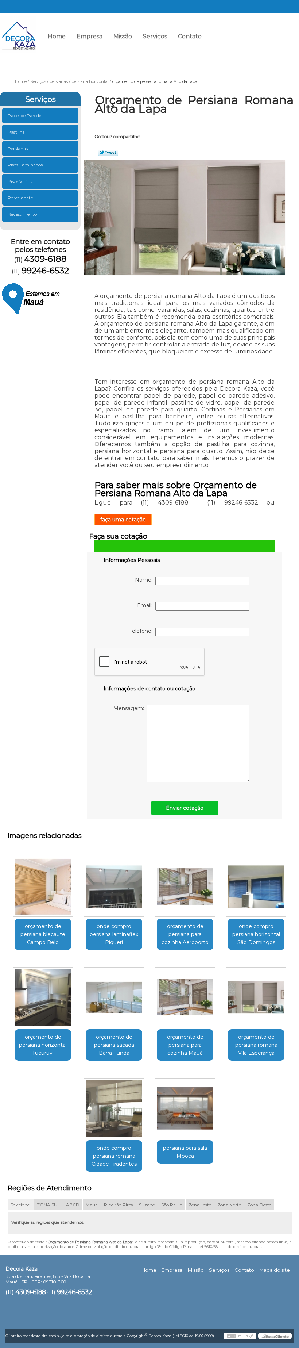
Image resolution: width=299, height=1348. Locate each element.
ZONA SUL (48, 1204)
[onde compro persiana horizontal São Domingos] (256, 883)
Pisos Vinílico (21, 181)
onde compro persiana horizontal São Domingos (256, 934)
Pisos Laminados (25, 165)
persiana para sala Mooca (185, 1152)
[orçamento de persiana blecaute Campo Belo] (43, 883)
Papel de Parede (24, 115)
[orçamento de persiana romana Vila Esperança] (256, 994)
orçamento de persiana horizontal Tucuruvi (43, 1045)
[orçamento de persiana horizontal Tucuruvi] (43, 994)
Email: (146, 605)
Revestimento (22, 214)
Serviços (155, 36)
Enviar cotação (184, 808)
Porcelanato (20, 197)
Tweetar (108, 152)
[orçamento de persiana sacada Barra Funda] (114, 994)
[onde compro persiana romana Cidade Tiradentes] (114, 1105)
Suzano (147, 1204)
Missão (122, 36)
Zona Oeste (259, 1204)
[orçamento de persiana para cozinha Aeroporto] (185, 883)
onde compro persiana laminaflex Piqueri (114, 934)
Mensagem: (130, 708)
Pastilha (16, 132)
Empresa (89, 36)
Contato (190, 36)
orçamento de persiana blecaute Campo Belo (42, 934)
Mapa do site (274, 1270)
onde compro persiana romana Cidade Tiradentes (114, 1156)
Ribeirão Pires (118, 1204)
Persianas (18, 148)
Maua (92, 1204)
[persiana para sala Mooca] (185, 1105)
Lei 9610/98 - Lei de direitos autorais (230, 1246)
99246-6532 (275, 39)
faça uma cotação (123, 519)
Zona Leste (200, 1204)
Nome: (145, 580)
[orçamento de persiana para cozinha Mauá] (185, 994)
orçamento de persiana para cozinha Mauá (185, 1045)
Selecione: (21, 1204)
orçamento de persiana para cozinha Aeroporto (185, 934)
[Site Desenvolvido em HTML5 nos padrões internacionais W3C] (240, 1336)
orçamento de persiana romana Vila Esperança (256, 1045)
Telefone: (142, 631)
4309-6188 (224, 39)
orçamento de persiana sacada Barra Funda (114, 1045)
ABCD (72, 1204)
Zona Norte (229, 1204)
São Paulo (171, 1204)
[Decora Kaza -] (18, 31)
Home (57, 36)
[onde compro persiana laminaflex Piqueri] (114, 883)
